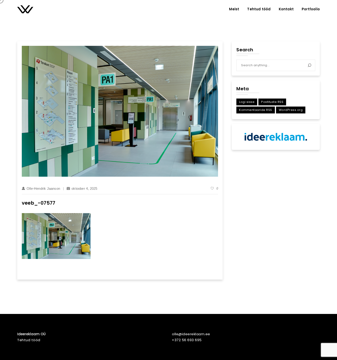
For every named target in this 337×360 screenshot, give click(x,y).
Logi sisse (246, 102)
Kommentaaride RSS (255, 110)
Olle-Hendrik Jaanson (43, 188)
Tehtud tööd (28, 340)
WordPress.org (291, 110)
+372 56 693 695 (187, 340)
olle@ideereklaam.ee (191, 334)
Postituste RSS (272, 102)
